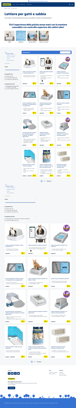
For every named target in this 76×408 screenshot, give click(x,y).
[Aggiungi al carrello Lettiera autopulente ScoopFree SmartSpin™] (52, 83)
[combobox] (65, 52)
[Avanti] (55, 1)
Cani (14, 4)
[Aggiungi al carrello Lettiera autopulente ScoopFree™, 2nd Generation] (69, 83)
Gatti (17, 4)
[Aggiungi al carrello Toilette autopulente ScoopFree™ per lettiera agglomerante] (52, 145)
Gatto (9, 8)
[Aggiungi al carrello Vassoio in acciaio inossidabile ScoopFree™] (69, 113)
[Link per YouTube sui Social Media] (18, 373)
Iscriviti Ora (11, 387)
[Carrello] (70, 4)
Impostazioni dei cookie (53, 403)
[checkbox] (4, 76)
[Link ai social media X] (15, 373)
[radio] (40, 81)
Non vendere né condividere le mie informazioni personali (38, 403)
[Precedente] (20, 1)
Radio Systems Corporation (12, 403)
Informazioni (29, 4)
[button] (14, 4)
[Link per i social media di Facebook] (12, 373)
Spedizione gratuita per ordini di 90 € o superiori (39, 1)
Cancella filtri (7, 63)
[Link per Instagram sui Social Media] (9, 373)
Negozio (5, 8)
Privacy (26, 403)
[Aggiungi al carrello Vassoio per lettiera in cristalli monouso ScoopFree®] (34, 175)
